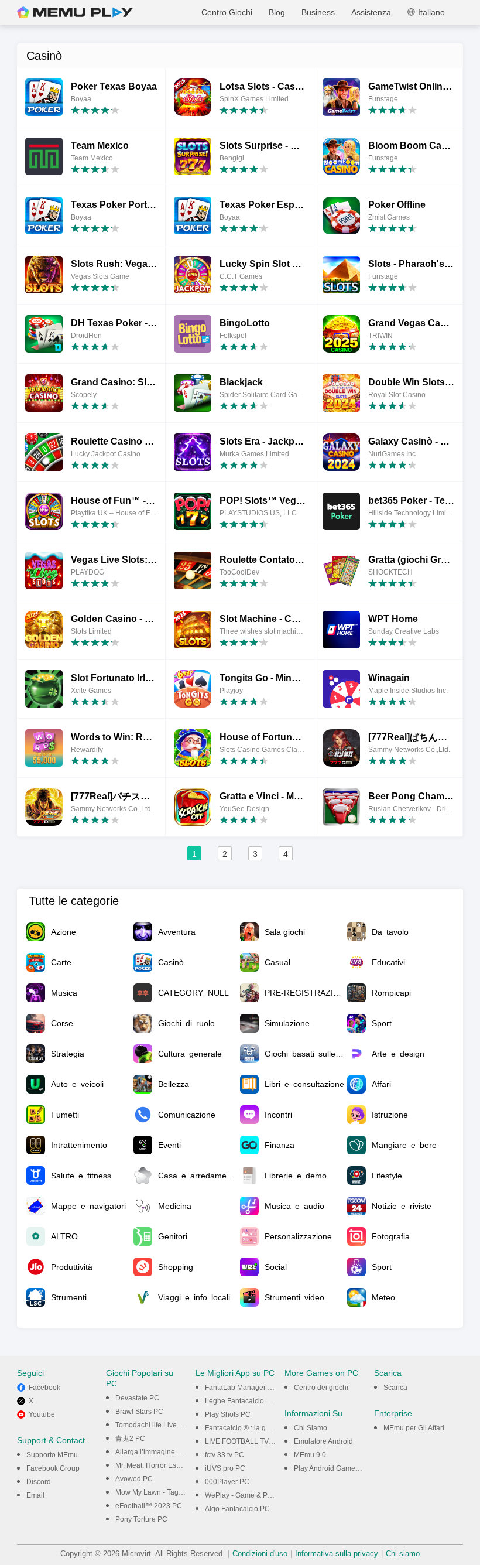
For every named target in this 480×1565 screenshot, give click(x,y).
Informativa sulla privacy (336, 1553)
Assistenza (371, 12)
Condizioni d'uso (259, 1553)
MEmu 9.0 (310, 1455)
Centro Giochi (226, 12)
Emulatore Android (323, 1441)
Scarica (395, 1387)
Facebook (44, 1387)
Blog (277, 12)
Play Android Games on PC (337, 1468)
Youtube (42, 1414)
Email (35, 1495)
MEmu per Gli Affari (413, 1428)
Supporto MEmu (52, 1455)
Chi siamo (403, 1553)
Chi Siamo (310, 1428)
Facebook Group (53, 1468)
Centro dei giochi (321, 1387)
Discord (38, 1482)
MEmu (75, 12)
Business (318, 12)
